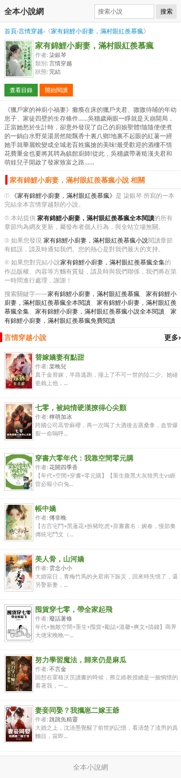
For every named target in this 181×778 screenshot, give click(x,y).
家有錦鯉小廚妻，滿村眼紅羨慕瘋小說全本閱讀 (99, 311)
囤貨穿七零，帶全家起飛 (73, 609)
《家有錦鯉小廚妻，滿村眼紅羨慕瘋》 (63, 195)
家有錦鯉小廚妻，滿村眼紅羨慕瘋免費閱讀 (90, 315)
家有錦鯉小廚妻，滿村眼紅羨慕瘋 (97, 31)
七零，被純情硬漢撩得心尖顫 (81, 407)
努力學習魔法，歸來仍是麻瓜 (81, 659)
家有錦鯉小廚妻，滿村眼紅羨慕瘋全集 (112, 262)
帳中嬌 (45, 508)
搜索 (166, 11)
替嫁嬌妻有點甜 (59, 357)
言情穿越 (30, 31)
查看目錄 (21, 90)
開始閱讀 (56, 90)
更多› (172, 337)
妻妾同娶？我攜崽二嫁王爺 (77, 710)
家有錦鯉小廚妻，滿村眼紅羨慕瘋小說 (95, 240)
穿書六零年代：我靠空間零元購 (84, 458)
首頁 (10, 31)
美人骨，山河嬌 (59, 559)
